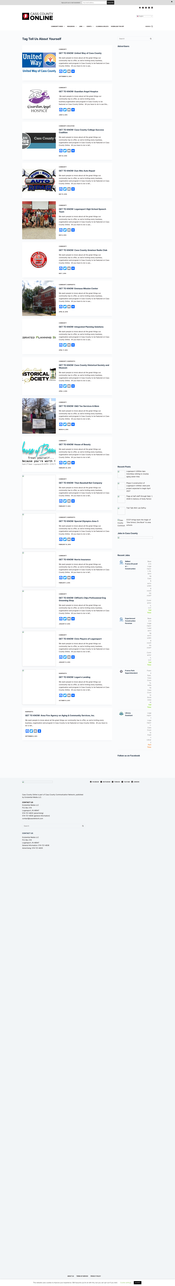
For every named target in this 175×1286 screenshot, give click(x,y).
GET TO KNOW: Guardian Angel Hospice (78, 91)
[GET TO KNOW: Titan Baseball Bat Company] (39, 492)
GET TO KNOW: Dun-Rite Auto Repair (77, 171)
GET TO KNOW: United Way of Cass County (80, 53)
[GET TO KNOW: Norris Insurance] (39, 569)
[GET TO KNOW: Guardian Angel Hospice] (39, 101)
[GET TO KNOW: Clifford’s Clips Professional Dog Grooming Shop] (39, 609)
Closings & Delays (102, 26)
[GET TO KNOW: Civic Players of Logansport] (39, 648)
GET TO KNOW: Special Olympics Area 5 (78, 521)
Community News (57, 26)
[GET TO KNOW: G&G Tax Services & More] (39, 415)
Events (89, 26)
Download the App (117, 26)
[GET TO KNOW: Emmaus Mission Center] (39, 298)
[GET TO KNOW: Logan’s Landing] (39, 687)
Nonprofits (71, 284)
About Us (70, 1276)
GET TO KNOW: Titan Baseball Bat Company (80, 483)
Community (63, 49)
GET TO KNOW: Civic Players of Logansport (80, 639)
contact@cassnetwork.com (32, 818)
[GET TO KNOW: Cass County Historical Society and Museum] (39, 376)
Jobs (80, 26)
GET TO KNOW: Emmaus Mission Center (78, 288)
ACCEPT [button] (137, 1282)
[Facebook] (140, 7)
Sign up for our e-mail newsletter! (70, 2)
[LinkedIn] (152, 7)
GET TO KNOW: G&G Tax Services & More (79, 406)
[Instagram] (143, 7)
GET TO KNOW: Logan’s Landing (74, 677)
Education (70, 126)
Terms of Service (82, 1276)
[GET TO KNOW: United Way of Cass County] (39, 63)
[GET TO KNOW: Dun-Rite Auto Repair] (39, 180)
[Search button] (151, 39)
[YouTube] (149, 7)
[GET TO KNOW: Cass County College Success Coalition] (39, 141)
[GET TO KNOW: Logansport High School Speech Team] (39, 220)
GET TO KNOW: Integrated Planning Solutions (81, 327)
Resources (71, 26)
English (141, 16)
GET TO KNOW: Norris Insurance (75, 559)
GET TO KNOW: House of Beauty (75, 444)
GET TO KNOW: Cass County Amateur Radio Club (83, 250)
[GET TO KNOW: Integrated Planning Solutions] (39, 336)
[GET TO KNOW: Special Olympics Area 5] (39, 531)
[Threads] (146, 7)
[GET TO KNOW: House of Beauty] (39, 454)
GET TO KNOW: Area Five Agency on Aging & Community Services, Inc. (60, 715)
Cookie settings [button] (125, 1283)
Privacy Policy (96, 1276)
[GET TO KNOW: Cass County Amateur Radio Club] (39, 260)
